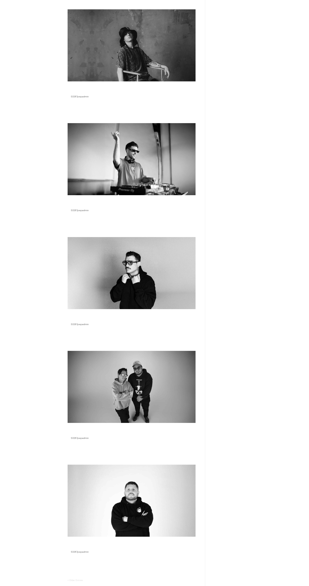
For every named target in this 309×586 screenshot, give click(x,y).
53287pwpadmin (80, 96)
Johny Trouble (85, 544)
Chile (74, 317)
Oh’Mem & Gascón (90, 431)
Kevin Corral (83, 203)
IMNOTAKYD (83, 89)
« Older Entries (75, 580)
